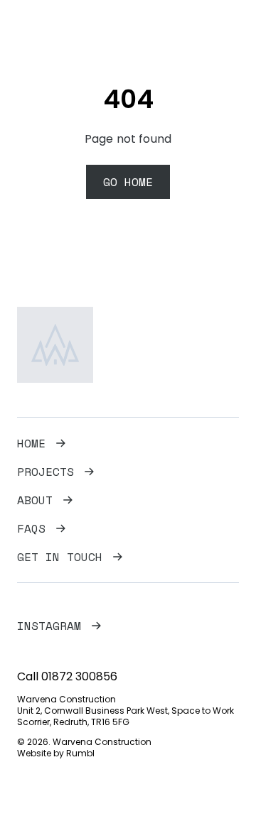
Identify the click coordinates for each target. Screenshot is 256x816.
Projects (45, 471)
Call (67, 676)
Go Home (128, 181)
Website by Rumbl (56, 753)
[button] (228, 31)
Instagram (49, 625)
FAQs (31, 528)
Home (31, 443)
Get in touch (59, 556)
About (35, 499)
